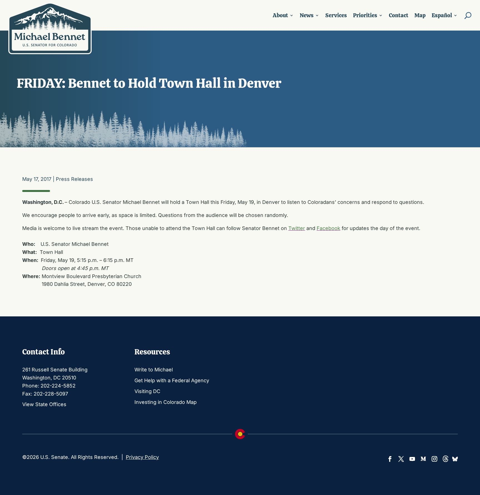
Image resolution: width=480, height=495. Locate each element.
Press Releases (74, 179)
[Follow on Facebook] (390, 458)
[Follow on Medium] (423, 458)
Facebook (328, 228)
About (280, 15)
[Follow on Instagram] (434, 458)
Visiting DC (147, 391)
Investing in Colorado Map (165, 402)
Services (336, 15)
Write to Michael (153, 369)
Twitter (296, 228)
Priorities (365, 15)
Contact (398, 15)
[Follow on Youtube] (412, 458)
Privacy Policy (142, 457)
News (307, 15)
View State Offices (44, 404)
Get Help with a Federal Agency (171, 380)
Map (420, 15)
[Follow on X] (401, 458)
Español (442, 15)
